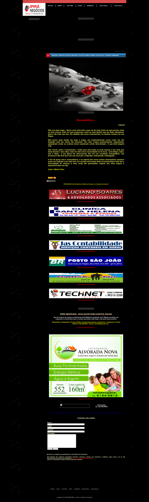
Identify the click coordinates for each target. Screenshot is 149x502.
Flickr (70, 488)
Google (52, 488)
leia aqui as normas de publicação (81, 458)
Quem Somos (85, 488)
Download (77, 488)
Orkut (58, 488)
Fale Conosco (95, 488)
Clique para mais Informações (86, 201)
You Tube (64, 488)
